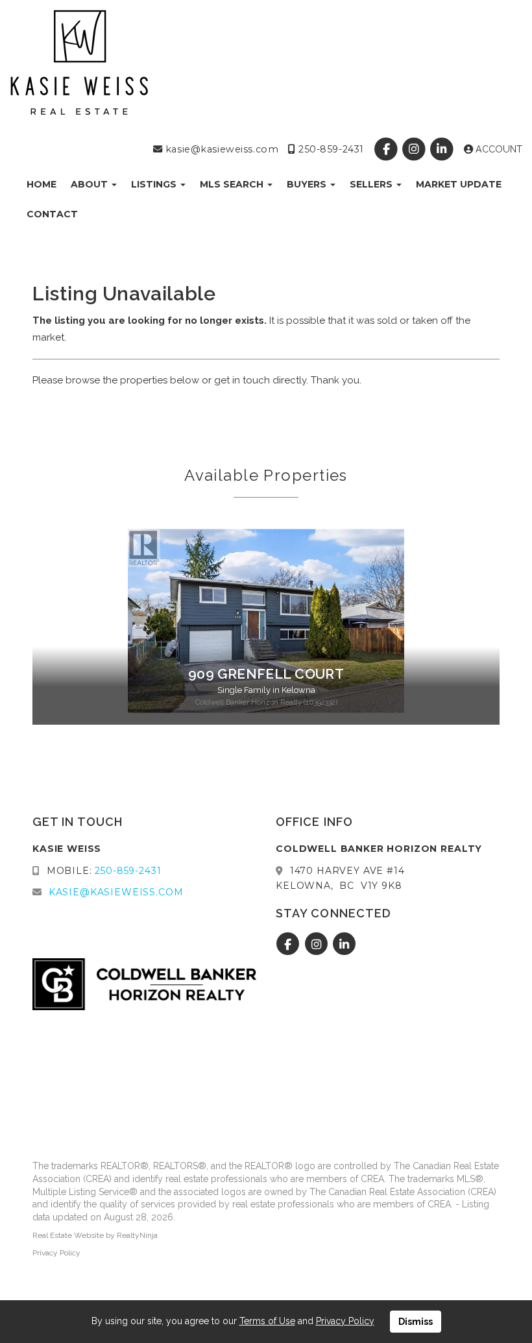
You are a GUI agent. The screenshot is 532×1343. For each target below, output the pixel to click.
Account (497, 149)
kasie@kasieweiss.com (220, 149)
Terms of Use (267, 1321)
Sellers (372, 184)
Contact (52, 214)
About (90, 184)
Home (41, 184)
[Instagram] (415, 149)
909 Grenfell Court (266, 674)
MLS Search (233, 184)
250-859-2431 (329, 149)
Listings (155, 184)
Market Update (459, 184)
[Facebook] (387, 149)
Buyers (308, 184)
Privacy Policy (56, 1252)
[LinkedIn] (443, 149)
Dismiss (415, 1321)
